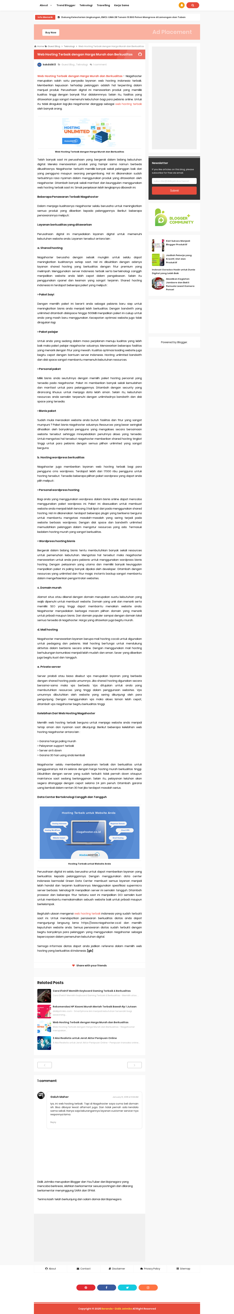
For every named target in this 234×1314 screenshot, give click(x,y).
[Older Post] (134, 1065)
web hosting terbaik (128, 104)
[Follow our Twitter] (127, 1288)
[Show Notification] (182, 5)
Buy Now (50, 32)
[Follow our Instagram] (148, 1288)
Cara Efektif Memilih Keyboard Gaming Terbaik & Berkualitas (92, 991)
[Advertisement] (89, 1238)
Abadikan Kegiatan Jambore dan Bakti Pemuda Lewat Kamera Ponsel (180, 284)
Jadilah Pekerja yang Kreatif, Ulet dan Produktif (179, 259)
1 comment (100, 64)
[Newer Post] (44, 1065)
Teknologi (82, 64)
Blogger (182, 342)
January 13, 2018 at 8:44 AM (125, 1097)
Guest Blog (68, 64)
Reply (53, 1122)
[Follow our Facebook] (106, 1288)
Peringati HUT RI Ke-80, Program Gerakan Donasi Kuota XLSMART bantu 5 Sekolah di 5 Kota (115, 17)
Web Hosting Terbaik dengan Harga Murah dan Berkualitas (79, 76)
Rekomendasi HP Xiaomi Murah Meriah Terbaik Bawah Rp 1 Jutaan (95, 1006)
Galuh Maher (59, 1097)
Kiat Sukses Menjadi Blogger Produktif (178, 242)
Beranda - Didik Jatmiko (116, 1308)
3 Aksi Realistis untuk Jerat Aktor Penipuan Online (85, 1038)
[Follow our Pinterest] (85, 1288)
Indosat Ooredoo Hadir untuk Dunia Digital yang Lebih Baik (173, 271)
